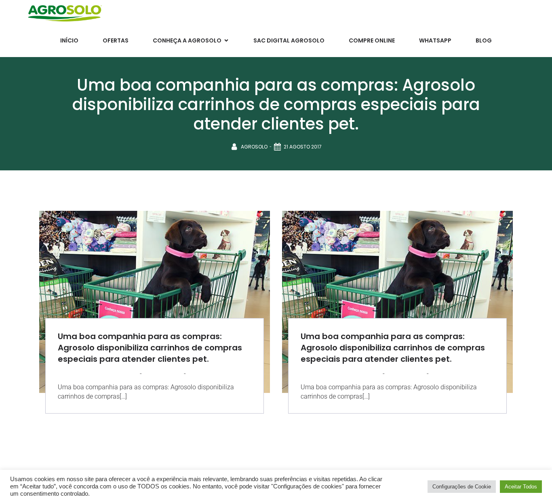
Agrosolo (254, 146)
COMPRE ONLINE (372, 40)
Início (69, 40)
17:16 (193, 373)
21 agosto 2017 (303, 146)
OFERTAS (116, 40)
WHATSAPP (435, 40)
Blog (484, 40)
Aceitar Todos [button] (521, 487)
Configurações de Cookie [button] (461, 487)
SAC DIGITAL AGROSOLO (288, 40)
